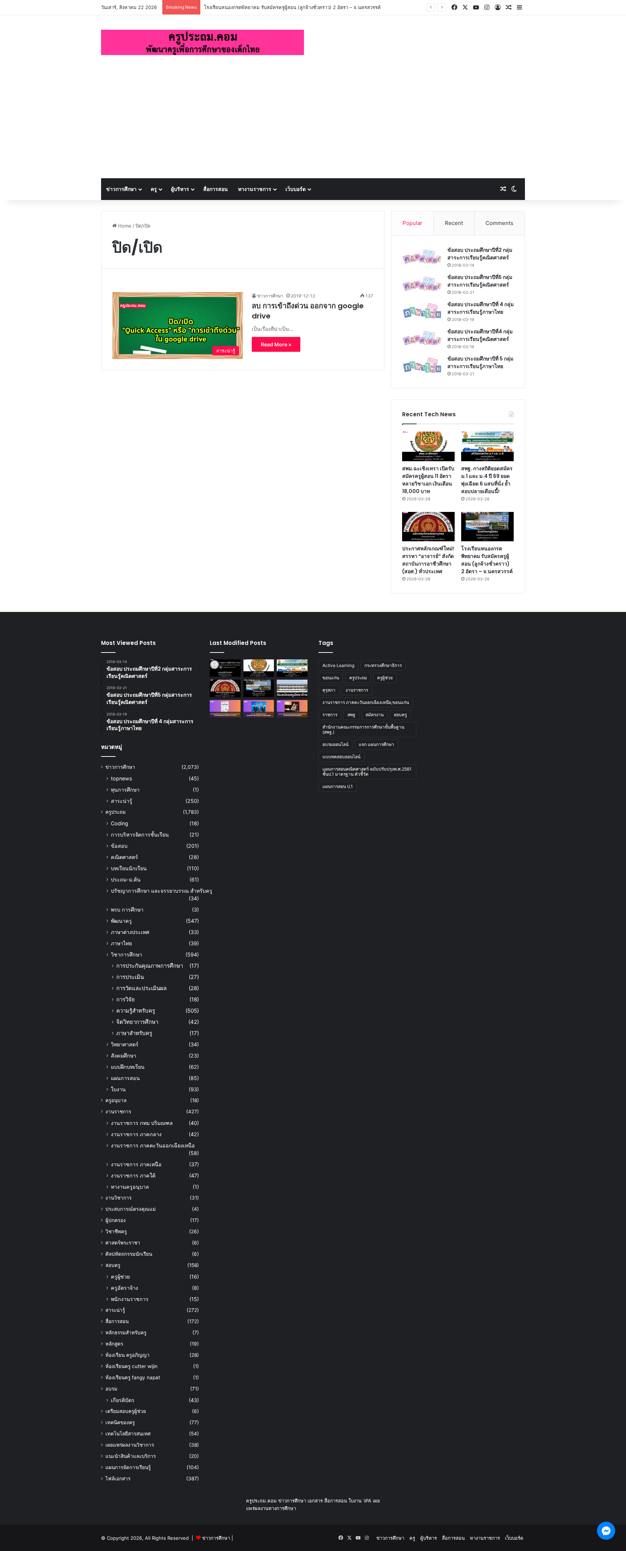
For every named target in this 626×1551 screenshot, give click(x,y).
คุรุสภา (328, 690)
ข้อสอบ (119, 846)
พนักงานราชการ (130, 1299)
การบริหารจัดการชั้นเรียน (140, 834)
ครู (154, 189)
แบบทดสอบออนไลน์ (341, 756)
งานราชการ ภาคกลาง (136, 1134)
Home (124, 226)
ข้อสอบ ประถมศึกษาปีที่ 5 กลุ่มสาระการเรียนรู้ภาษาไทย (480, 362)
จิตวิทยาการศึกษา (137, 1021)
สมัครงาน (375, 714)
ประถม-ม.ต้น (126, 879)
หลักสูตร (114, 1344)
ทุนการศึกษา (125, 790)
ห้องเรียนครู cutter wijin (131, 1366)
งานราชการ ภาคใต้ (133, 1175)
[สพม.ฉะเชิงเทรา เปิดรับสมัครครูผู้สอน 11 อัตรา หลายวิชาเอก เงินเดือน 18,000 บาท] (428, 446)
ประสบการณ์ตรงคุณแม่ (130, 1209)
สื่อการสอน (215, 189)
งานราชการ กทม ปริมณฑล (142, 1123)
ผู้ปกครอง (115, 1220)
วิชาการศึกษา (126, 954)
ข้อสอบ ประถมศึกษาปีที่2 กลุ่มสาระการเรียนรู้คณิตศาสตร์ (479, 253)
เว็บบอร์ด (295, 189)
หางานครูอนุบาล (130, 1187)
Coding (119, 823)
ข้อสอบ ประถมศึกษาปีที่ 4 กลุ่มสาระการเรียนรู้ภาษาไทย (480, 308)
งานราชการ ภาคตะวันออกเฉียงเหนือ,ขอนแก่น (365, 702)
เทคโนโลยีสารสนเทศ (128, 1434)
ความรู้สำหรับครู (135, 1010)
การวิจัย (125, 999)
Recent (454, 223)
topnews (121, 778)
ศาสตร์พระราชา (122, 1243)
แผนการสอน (125, 1078)
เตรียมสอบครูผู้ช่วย (125, 1411)
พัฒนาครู (121, 921)
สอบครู (112, 1265)
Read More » (276, 344)
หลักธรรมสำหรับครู (125, 1332)
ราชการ (329, 714)
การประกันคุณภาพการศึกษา (149, 965)
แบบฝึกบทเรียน (128, 1067)
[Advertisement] (313, 124)
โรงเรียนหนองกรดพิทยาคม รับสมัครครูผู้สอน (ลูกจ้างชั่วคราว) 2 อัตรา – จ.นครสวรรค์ (292, 7)
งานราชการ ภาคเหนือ (136, 1164)
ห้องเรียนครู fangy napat (132, 1377)
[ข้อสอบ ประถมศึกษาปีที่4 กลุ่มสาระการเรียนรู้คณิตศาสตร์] (422, 338)
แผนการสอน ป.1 (337, 786)
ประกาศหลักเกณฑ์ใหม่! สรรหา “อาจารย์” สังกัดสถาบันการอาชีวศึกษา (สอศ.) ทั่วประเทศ (428, 560)
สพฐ (351, 714)
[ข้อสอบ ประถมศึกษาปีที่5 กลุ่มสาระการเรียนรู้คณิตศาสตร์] (422, 284)
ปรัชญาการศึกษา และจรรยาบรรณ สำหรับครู (161, 891)
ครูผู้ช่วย (120, 1276)
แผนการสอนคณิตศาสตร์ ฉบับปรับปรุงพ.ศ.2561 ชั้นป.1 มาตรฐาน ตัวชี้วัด (367, 771)
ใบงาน (118, 1089)
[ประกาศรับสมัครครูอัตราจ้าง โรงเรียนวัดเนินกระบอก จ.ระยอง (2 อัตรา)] (292, 688)
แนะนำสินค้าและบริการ (130, 1456)
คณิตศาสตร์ (124, 857)
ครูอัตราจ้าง (124, 1288)
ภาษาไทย (121, 943)
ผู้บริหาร (180, 189)
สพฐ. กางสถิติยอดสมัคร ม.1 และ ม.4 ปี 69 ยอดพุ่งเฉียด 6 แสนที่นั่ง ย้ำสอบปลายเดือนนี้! (487, 480)
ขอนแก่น (330, 677)
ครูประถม (115, 812)
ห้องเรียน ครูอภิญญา (127, 1355)
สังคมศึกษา (123, 1055)
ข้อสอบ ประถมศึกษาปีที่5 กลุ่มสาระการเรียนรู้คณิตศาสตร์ (479, 281)
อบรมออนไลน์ (335, 744)
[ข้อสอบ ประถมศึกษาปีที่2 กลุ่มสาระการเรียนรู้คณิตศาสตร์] (422, 256)
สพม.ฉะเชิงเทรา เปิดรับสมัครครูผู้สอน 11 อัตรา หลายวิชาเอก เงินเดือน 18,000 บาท (428, 480)
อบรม (111, 1389)
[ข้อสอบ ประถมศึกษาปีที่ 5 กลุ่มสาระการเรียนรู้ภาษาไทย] (422, 365)
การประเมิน (130, 976)
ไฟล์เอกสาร (117, 1478)
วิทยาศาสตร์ (124, 1044)
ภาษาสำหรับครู (134, 1033)
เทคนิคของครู (120, 1422)
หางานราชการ (254, 189)
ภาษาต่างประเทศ (130, 932)
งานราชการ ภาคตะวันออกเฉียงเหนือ (153, 1145)
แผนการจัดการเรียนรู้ (128, 1467)
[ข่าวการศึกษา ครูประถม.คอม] (202, 42)
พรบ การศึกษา (127, 909)
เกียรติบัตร (122, 1400)
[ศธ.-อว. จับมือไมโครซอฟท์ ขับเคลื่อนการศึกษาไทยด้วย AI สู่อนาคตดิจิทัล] (258, 708)
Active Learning (338, 665)
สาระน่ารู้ (121, 801)
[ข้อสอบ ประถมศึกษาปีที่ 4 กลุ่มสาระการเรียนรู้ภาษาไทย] (422, 311)
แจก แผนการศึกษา (376, 744)
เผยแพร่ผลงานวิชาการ (129, 1445)
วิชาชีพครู (116, 1231)
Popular (412, 223)
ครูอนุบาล (115, 1100)
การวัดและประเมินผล (141, 988)
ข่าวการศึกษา (121, 189)
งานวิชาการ (118, 1198)
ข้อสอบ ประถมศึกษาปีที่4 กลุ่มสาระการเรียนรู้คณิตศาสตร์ (480, 335)
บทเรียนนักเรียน (129, 868)
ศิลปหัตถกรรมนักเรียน (128, 1254)
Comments (499, 223)
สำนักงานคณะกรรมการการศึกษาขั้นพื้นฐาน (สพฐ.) (363, 729)
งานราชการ (118, 1111)
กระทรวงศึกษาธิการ (383, 665)
